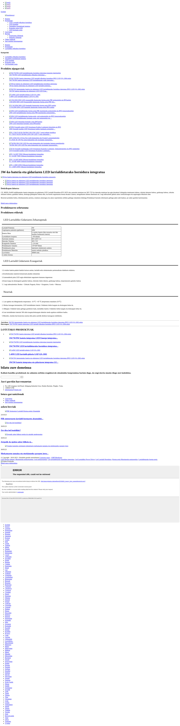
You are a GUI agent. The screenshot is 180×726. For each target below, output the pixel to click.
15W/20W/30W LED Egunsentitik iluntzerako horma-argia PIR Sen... (32, 102)
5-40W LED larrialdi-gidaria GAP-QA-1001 (24, 96)
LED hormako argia (15, 30)
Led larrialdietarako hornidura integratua (61, 459)
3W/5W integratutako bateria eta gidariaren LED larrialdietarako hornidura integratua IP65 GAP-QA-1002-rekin (46, 322)
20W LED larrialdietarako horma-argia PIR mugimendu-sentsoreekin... (32, 113)
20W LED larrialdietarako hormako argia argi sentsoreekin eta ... (30, 118)
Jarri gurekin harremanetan (13, 41)
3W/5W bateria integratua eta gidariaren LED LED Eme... (28, 91)
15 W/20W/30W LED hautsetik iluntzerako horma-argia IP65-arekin (31, 107)
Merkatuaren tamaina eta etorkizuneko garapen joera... (25, 453)
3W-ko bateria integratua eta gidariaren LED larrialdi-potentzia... (30, 86)
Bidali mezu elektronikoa (9, 203)
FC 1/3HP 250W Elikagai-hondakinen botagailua (25, 167)
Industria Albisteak (15, 37)
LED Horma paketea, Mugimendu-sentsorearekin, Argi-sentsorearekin (24, 459)
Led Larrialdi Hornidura (103, 459)
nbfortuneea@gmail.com (13, 390)
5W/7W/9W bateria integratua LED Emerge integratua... (33, 338)
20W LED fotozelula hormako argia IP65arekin (25, 123)
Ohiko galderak (10, 39)
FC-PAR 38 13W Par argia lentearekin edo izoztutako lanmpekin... (31, 140)
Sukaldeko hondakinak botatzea (19, 26)
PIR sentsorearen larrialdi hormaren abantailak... (22, 419)
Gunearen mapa (44, 457)
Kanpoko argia (10, 62)
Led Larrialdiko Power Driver (85, 459)
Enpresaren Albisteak (16, 36)
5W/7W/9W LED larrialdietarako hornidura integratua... (33, 346)
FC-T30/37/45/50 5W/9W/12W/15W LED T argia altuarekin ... (30, 134)
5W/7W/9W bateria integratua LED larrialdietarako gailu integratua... (32, 80)
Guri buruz (8, 32)
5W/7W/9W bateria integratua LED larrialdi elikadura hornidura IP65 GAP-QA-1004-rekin (40, 324)
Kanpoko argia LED (16, 28)
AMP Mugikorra (56, 457)
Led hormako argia (11, 64)
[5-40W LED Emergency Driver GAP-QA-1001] (24, 350)
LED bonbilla (13, 24)
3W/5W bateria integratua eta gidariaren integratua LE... (33, 362)
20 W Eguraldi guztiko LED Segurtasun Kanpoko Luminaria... (30, 151)
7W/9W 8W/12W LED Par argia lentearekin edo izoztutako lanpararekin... (33, 145)
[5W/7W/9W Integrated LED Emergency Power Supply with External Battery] (35, 342)
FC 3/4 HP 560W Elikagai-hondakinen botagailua (25, 161)
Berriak (7, 34)
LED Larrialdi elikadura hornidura (20, 22)
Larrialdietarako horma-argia (147, 459)
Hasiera (7, 19)
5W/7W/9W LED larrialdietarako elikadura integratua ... (27, 75)
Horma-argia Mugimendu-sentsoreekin (125, 459)
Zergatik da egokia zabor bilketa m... (17, 442)
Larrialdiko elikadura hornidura (15, 48)
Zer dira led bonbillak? (11, 430)
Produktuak (9, 21)
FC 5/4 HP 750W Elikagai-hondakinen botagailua (25, 156)
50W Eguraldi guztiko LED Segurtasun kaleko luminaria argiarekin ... (32, 129)
